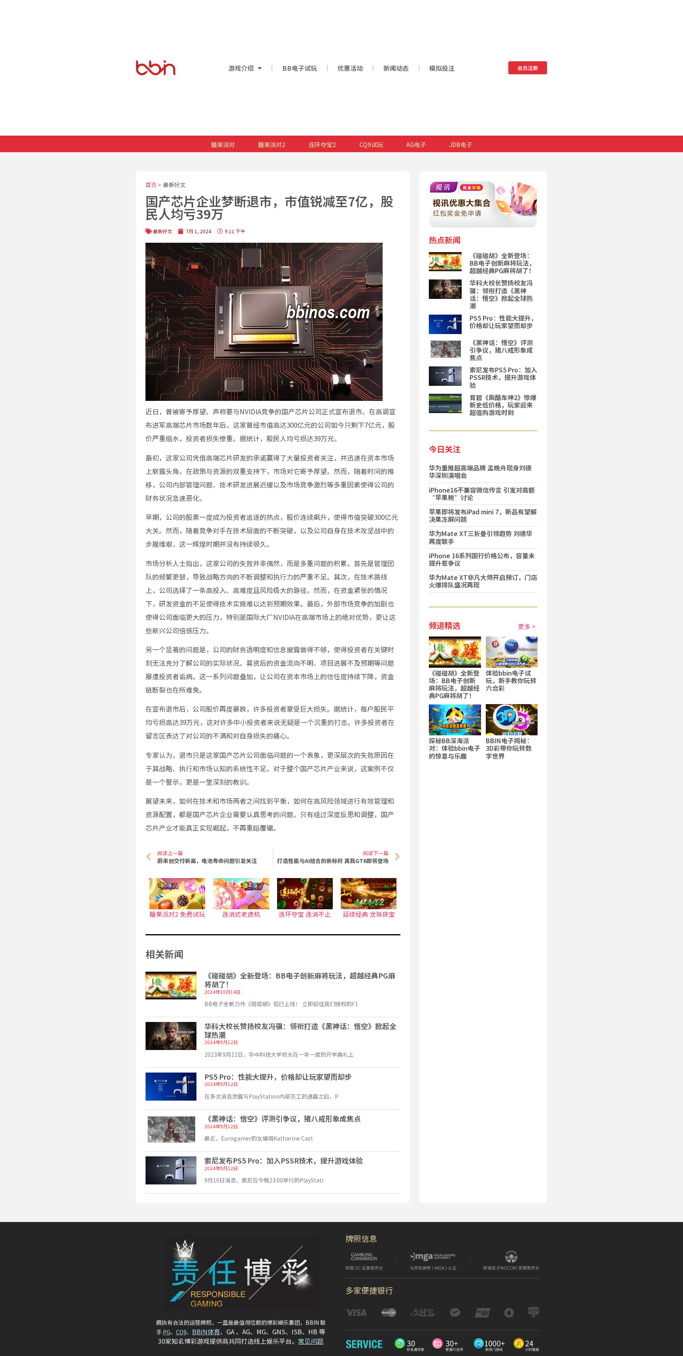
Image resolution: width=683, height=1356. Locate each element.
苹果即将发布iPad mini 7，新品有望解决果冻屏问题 (483, 515)
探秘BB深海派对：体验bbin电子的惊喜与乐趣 (454, 748)
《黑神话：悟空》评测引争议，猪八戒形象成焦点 (282, 1118)
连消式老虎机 (241, 914)
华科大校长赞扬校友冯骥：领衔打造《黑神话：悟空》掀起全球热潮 (300, 1030)
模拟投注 (442, 68)
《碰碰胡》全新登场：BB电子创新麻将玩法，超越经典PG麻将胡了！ (299, 979)
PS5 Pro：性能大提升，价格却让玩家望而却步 (278, 1076)
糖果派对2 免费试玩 (177, 914)
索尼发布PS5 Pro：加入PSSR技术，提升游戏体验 (283, 1160)
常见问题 (310, 1341)
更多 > (527, 626)
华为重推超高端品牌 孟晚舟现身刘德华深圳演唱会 (480, 471)
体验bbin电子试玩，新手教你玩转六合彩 (511, 680)
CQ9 (181, 1332)
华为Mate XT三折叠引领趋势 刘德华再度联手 (480, 537)
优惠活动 (350, 68)
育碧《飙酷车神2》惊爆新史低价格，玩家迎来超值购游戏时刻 (503, 405)
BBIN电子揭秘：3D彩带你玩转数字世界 (509, 748)
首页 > (153, 185)
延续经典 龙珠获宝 (369, 914)
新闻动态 (396, 68)
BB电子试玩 (299, 68)
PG (166, 1332)
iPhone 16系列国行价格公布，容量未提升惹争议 (482, 559)
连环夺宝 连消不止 (305, 914)
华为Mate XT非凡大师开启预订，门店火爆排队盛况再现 (483, 580)
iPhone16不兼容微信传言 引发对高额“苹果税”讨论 (482, 493)
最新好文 (174, 185)
